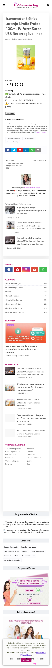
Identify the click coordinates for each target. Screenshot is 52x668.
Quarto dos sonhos (26, 300)
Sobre (19, 659)
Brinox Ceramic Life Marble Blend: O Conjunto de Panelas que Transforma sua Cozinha (30, 240)
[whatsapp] (43, 269)
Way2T (35, 664)
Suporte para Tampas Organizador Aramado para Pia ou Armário (31, 210)
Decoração (31, 455)
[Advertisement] (25, 486)
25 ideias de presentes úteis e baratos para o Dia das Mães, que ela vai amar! (30, 387)
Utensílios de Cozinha (26, 312)
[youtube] (34, 269)
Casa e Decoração (13, 139)
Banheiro (30, 449)
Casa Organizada (12, 452)
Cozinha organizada (26, 287)
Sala (28, 464)
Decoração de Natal (11, 551)
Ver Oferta (10, 113)
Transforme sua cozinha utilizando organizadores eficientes (28, 402)
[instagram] (26, 269)
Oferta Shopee (29, 139)
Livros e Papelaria (26, 296)
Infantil (26, 292)
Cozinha (30, 452)
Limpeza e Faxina (34, 458)
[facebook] (9, 269)
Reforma (8, 464)
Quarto (29, 461)
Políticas (30, 659)
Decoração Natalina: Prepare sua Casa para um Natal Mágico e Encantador (31, 418)
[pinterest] (17, 269)
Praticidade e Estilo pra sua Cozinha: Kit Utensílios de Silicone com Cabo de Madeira (31, 225)
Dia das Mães (10, 455)
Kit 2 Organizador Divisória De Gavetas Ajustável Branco (31, 432)
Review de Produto (26, 308)
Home (11, 659)
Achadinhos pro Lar (13, 449)
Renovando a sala (26, 304)
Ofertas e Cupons (12, 461)
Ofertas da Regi (11, 39)
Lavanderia (10, 458)
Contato (41, 659)
